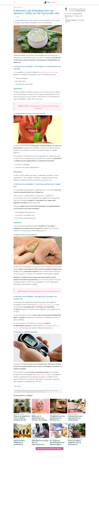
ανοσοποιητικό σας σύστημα (49, 72)
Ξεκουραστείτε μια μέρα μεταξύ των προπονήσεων (75, 418)
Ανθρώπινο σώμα (72, 414)
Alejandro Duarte (80, 10)
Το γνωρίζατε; (53, 439)
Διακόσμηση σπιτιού (19, 414)
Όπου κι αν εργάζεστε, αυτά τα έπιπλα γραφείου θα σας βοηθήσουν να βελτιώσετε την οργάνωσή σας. (22, 418)
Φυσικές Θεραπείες (18, 7)
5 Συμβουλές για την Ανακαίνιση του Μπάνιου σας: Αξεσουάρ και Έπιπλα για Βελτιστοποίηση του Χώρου (58, 418)
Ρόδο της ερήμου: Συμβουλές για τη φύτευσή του (74, 442)
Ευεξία (33, 414)
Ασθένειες (34, 439)
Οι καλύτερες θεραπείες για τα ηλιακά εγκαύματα (43, 291)
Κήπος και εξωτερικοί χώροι (75, 439)
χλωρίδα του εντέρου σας (45, 304)
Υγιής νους (16, 439)
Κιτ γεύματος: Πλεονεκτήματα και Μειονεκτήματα (57, 442)
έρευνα (20, 271)
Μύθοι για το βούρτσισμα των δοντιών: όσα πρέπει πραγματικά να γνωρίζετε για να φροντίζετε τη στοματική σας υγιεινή (40, 418)
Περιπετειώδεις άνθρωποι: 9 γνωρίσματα (19, 442)
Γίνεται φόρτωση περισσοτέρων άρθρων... (49, 448)
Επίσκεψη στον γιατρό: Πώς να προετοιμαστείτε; (40, 442)
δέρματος (28, 198)
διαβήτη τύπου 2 (41, 374)
